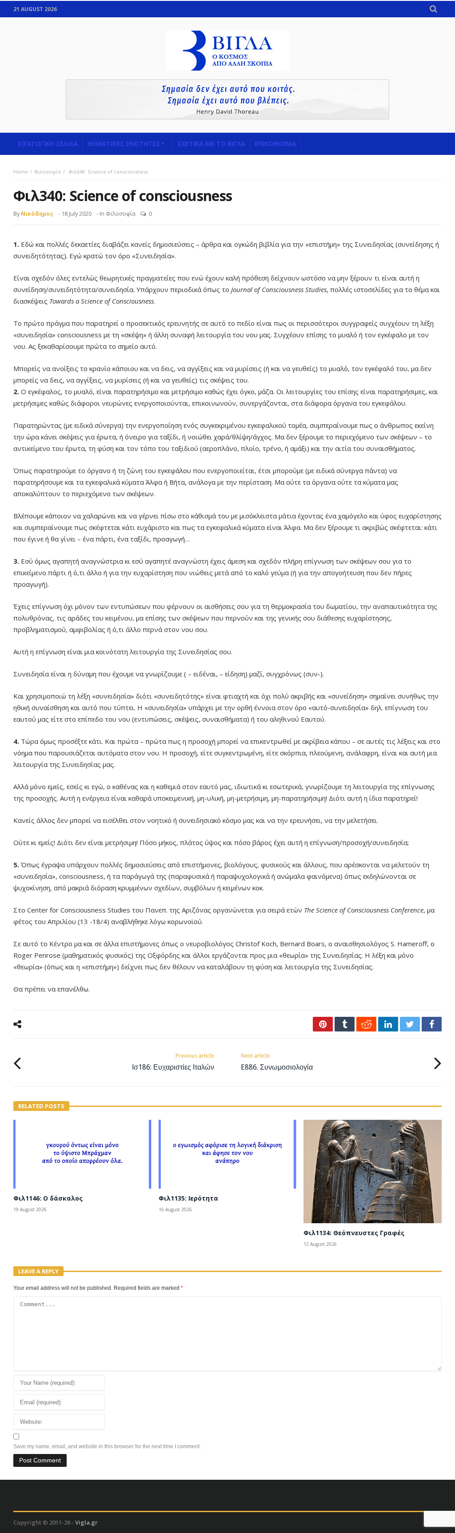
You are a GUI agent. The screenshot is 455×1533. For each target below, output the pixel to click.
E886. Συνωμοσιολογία (277, 1061)
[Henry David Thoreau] (227, 99)
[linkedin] (388, 1024)
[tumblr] (345, 1024)
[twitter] (410, 1024)
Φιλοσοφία (47, 171)
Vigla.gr (86, 1522)
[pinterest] (323, 1024)
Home (20, 171)
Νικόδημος (37, 213)
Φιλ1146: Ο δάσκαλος (48, 1198)
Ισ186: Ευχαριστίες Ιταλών (173, 1061)
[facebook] (432, 1024)
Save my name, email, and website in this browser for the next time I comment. (107, 1446)
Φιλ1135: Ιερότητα (188, 1198)
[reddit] (366, 1024)
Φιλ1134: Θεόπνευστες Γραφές (353, 1233)
